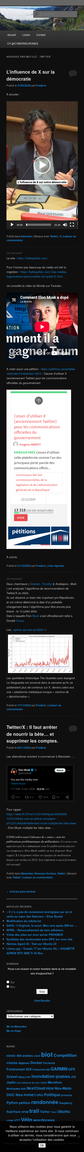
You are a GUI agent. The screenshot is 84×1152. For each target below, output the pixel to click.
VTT (17, 1120)
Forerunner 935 (19, 1069)
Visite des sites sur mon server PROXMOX (34, 935)
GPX (71, 1069)
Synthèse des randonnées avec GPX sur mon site (39, 939)
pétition (24, 1102)
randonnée (44, 1101)
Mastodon (27, 873)
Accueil (11, 35)
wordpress (44, 1120)
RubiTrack (13, 1112)
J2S (73, 1077)
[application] (42, 165)
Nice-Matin (63, 1088)
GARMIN (59, 1069)
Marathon (55, 1082)
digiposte (24, 1063)
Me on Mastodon (16, 1026)
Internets (26, 236)
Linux (43, 1082)
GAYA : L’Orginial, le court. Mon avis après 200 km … (41, 925)
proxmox (66, 1095)
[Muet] (65, 225)
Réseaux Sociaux (45, 873)
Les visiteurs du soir (28, 1082)
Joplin (11, 1082)
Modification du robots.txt (23, 921)
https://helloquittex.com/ (32, 258)
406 (19, 1055)
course (11, 1062)
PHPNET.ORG (33, 1095)
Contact (40, 35)
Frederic (41, 85)
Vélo (26, 1119)
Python (12, 1102)
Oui (12, 982)
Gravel (11, 1076)
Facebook (49, 1063)
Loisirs (26, 35)
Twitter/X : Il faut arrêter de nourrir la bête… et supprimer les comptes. (32, 734)
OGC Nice (14, 1094)
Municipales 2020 (16, 1088)
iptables (63, 1076)
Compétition (65, 1055)
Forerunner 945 (41, 1069)
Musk (35, 616)
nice (50, 1088)
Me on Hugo (13, 1031)
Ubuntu (64, 1111)
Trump (20, 620)
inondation (43, 1076)
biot (47, 1054)
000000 (11, 1056)
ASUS (37, 1055)
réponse (56, 566)
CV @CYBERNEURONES (22, 43)
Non (12, 987)
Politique (52, 1094)
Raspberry (65, 1103)
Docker (36, 1062)
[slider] (38, 225)
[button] (42, 165)
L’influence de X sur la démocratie (30, 75)
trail (34, 1111)
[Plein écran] (72, 225)
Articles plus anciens (21, 891)
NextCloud (36, 1088)
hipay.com (24, 1077)
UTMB (9, 1120)
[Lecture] (12, 225)
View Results (42, 1000)
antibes (27, 1056)
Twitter (54, 236)
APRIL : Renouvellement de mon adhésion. (35, 930)
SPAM (25, 1112)
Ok (42, 1145)
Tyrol (54, 1112)
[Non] (78, 1136)
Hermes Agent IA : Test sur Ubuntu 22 (31, 944)
